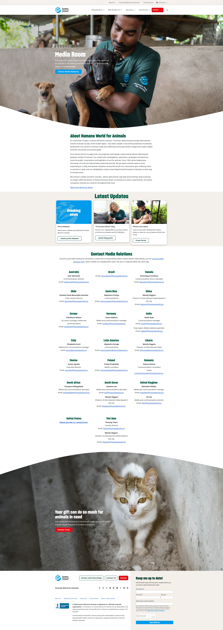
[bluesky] (113, 587)
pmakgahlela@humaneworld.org (76, 392)
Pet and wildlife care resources (129, 3)
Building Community (70, 599)
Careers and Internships (91, 578)
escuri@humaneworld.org (76, 350)
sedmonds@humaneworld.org (76, 282)
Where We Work (97, 10)
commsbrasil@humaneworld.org (114, 276)
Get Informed (143, 10)
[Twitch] (99, 587)
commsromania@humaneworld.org (148, 373)
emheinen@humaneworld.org (76, 326)
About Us (112, 3)
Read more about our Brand (81, 187)
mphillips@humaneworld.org (152, 392)
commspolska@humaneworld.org (114, 370)
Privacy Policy (93, 599)
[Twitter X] (106, 587)
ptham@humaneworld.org (114, 428)
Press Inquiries (148, 3)
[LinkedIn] (117, 587)
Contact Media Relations (68, 71)
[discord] (127, 587)
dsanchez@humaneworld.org (76, 301)
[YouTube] (124, 587)
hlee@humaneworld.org (114, 392)
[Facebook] (110, 587)
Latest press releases (69, 238)
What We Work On (114, 10)
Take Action (129, 10)
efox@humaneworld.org (151, 403)
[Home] (62, 578)
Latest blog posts (105, 238)
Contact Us (111, 578)
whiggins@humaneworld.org (152, 350)
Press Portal (141, 240)
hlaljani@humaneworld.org (152, 331)
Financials (83, 599)
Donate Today (64, 530)
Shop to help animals (108, 599)
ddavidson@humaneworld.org (151, 282)
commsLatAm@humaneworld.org (114, 301)
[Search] (165, 10)
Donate (155, 10)
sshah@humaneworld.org (151, 323)
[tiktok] (120, 587)
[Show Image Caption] (221, 103)
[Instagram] (103, 587)
